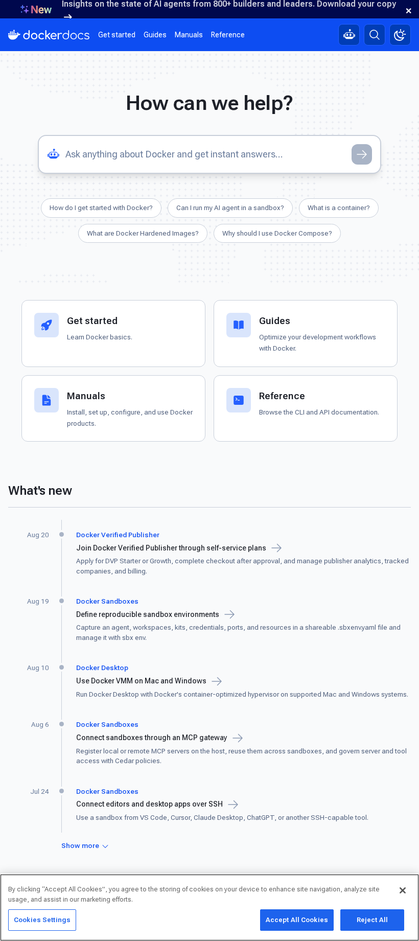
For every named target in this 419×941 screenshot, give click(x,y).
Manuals (189, 35)
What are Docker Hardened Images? (143, 233)
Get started (116, 35)
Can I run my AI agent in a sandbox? (230, 207)
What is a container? (339, 207)
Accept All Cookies (297, 920)
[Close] (402, 890)
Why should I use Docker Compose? (277, 233)
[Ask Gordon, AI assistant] (349, 34)
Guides (155, 35)
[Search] (374, 34)
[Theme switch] (400, 34)
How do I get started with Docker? (101, 207)
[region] (209, 907)
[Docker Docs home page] (49, 35)
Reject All (372, 920)
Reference (228, 35)
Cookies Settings (42, 920)
